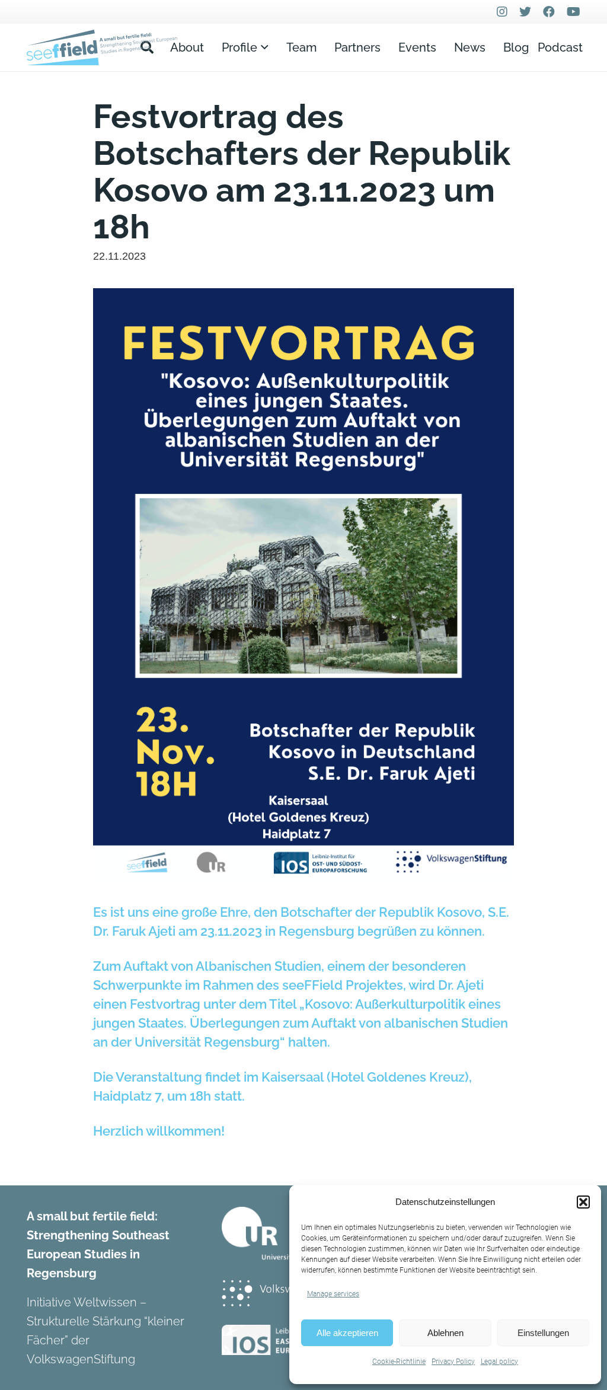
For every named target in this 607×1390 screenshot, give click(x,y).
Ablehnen (445, 1333)
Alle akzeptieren (347, 1333)
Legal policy (499, 1361)
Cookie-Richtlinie (399, 1361)
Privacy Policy (453, 1361)
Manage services (333, 1294)
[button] (583, 1202)
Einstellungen (543, 1333)
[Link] (102, 47)
